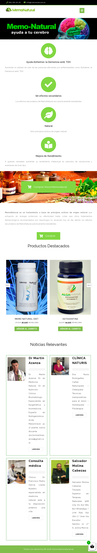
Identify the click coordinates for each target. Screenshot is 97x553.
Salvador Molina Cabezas (79, 465)
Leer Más (37, 449)
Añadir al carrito (32, 329)
